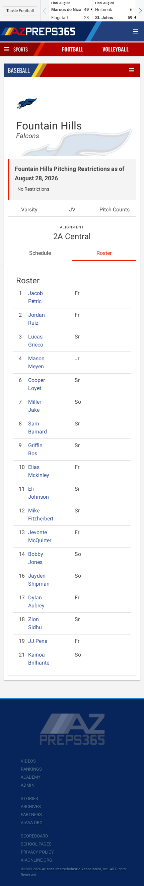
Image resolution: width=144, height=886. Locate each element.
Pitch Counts (114, 209)
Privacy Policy (37, 852)
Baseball (19, 70)
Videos (28, 761)
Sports (20, 49)
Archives (31, 806)
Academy (31, 777)
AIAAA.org (32, 822)
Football (72, 49)
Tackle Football (20, 10)
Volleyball (115, 49)
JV (72, 209)
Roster (104, 253)
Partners (31, 814)
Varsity (29, 209)
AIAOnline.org (36, 860)
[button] (140, 10)
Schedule (40, 253)
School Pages (36, 844)
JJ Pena (38, 641)
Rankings (31, 769)
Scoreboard (34, 836)
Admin (27, 785)
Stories (29, 798)
